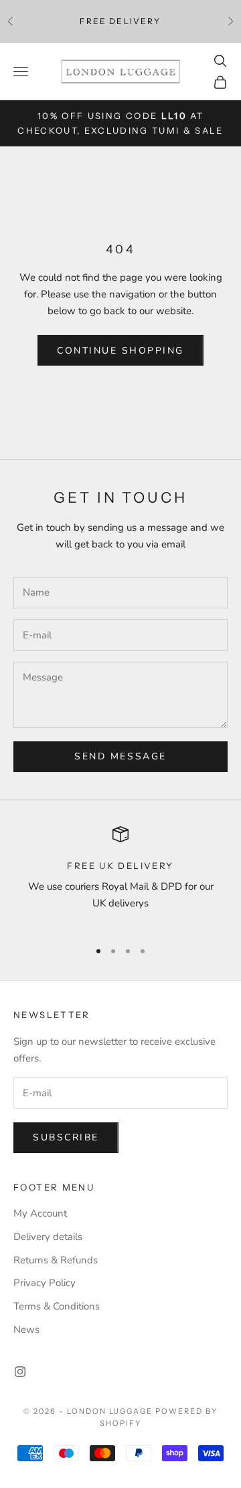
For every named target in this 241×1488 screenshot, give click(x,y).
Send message (120, 756)
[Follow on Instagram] (20, 1371)
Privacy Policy (44, 1282)
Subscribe (66, 1137)
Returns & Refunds (55, 1260)
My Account (40, 1213)
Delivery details (47, 1236)
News (26, 1329)
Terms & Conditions (56, 1306)
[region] (120, 877)
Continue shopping (120, 350)
